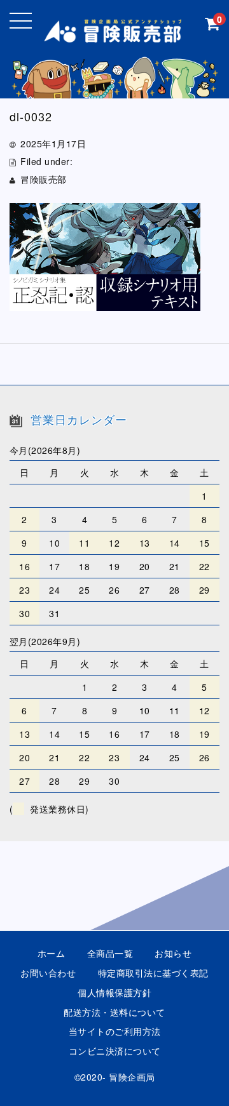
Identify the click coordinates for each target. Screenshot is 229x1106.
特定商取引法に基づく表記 (153, 972)
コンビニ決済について (115, 1050)
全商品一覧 (110, 953)
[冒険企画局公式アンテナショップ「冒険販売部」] (114, 33)
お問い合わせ (48, 972)
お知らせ (173, 953)
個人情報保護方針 (114, 992)
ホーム (52, 953)
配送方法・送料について (114, 1012)
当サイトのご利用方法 (115, 1031)
